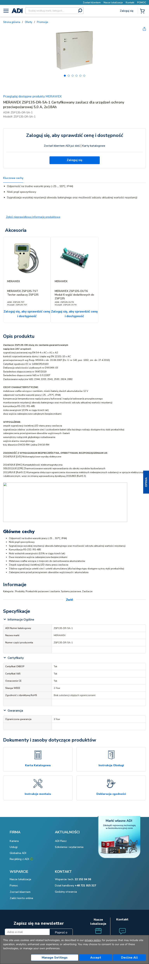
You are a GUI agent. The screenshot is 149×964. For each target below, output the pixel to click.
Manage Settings (55, 957)
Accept (95, 957)
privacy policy (92, 940)
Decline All (129, 957)
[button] (146, 482)
